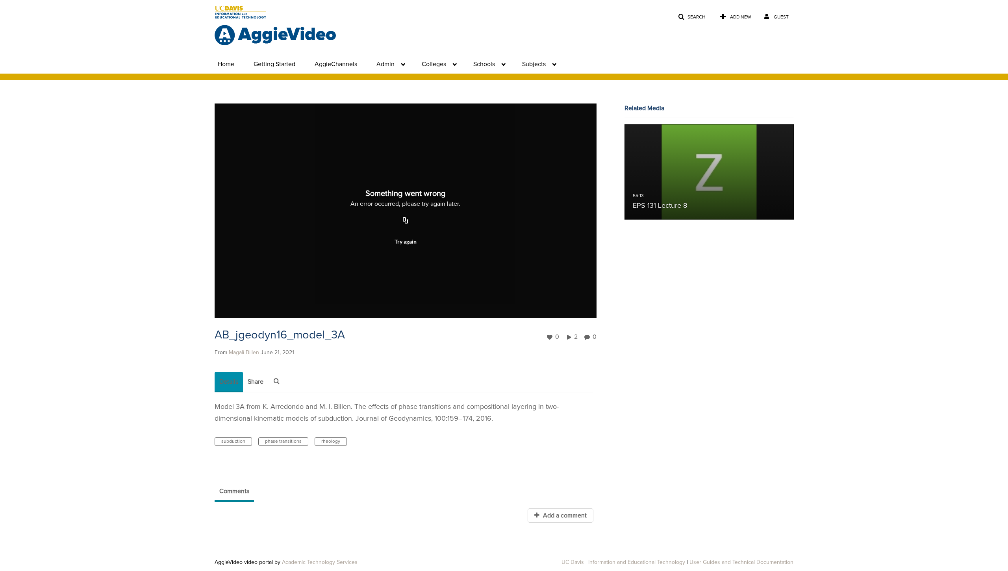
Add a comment (564, 515)
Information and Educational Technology (636, 562)
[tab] (229, 382)
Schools (484, 64)
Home (226, 64)
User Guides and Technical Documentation (741, 562)
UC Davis (572, 562)
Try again (406, 241)
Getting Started (274, 64)
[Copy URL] (405, 220)
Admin (385, 64)
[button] (692, 17)
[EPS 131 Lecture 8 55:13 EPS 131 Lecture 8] (709, 172)
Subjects (534, 64)
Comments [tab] (234, 491)
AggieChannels (336, 64)
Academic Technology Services (320, 562)
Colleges (434, 64)
